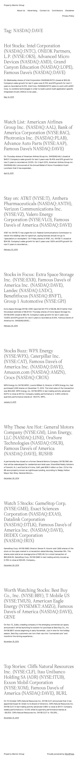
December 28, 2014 (11, 565)
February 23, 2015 (11, 250)
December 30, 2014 (11, 478)
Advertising (32, 10)
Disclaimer (69, 10)
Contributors (57, 10)
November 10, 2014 (11, 718)
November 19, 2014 (11, 641)
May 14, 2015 (9, 97)
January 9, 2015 (10, 402)
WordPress (69, 754)
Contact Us (44, 10)
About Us (21, 10)
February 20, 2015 (11, 326)
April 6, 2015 (9, 173)
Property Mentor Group (14, 5)
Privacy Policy (68, 16)
